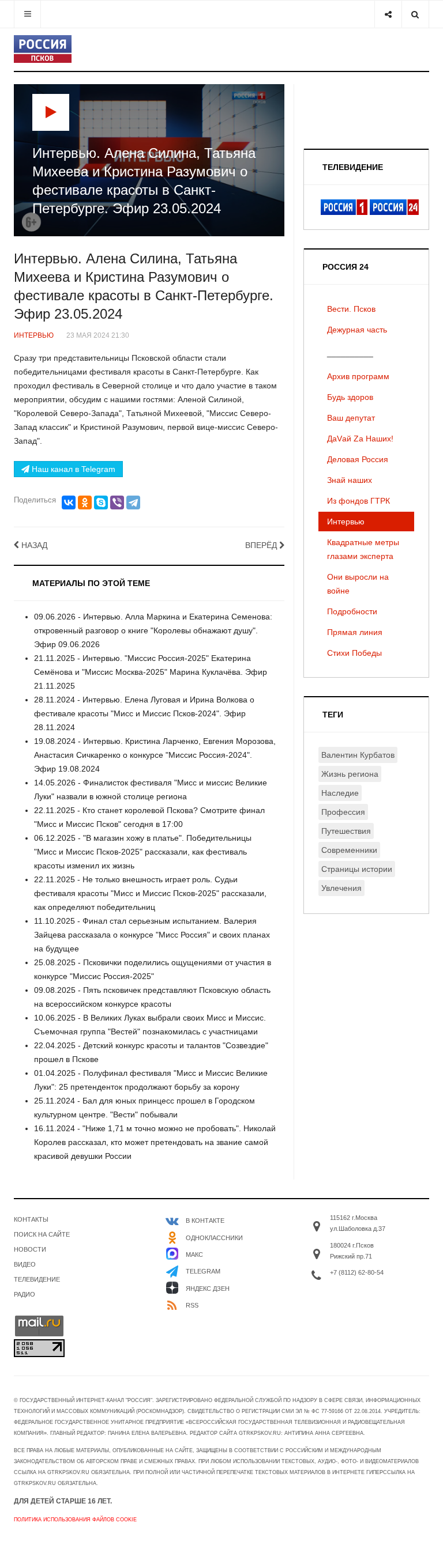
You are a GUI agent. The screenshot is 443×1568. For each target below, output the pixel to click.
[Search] (415, 14)
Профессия (343, 812)
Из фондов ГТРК (358, 500)
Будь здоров (350, 397)
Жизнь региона (349, 774)
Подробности (352, 611)
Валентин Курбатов (358, 755)
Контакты (31, 1219)
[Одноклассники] (85, 502)
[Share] (387, 14)
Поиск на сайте (42, 1234)
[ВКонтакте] (69, 502)
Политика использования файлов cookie (75, 1519)
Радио (24, 1294)
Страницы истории (356, 869)
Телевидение (37, 1279)
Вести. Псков (351, 308)
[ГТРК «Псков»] (43, 49)
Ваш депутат (351, 417)
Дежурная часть (357, 329)
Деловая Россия (357, 459)
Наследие (340, 793)
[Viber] (117, 502)
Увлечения (341, 888)
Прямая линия (354, 632)
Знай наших (349, 480)
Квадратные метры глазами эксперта (363, 549)
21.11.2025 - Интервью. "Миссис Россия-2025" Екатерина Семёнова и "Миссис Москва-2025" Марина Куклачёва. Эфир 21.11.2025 (150, 671)
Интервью (346, 521)
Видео (25, 1264)
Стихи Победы (354, 653)
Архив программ (358, 376)
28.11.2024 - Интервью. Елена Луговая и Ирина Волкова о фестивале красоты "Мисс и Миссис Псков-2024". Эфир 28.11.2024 (144, 713)
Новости (30, 1249)
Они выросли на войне (358, 583)
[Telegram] (133, 502)
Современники (349, 850)
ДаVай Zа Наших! (360, 438)
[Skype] (101, 502)
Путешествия (346, 831)
